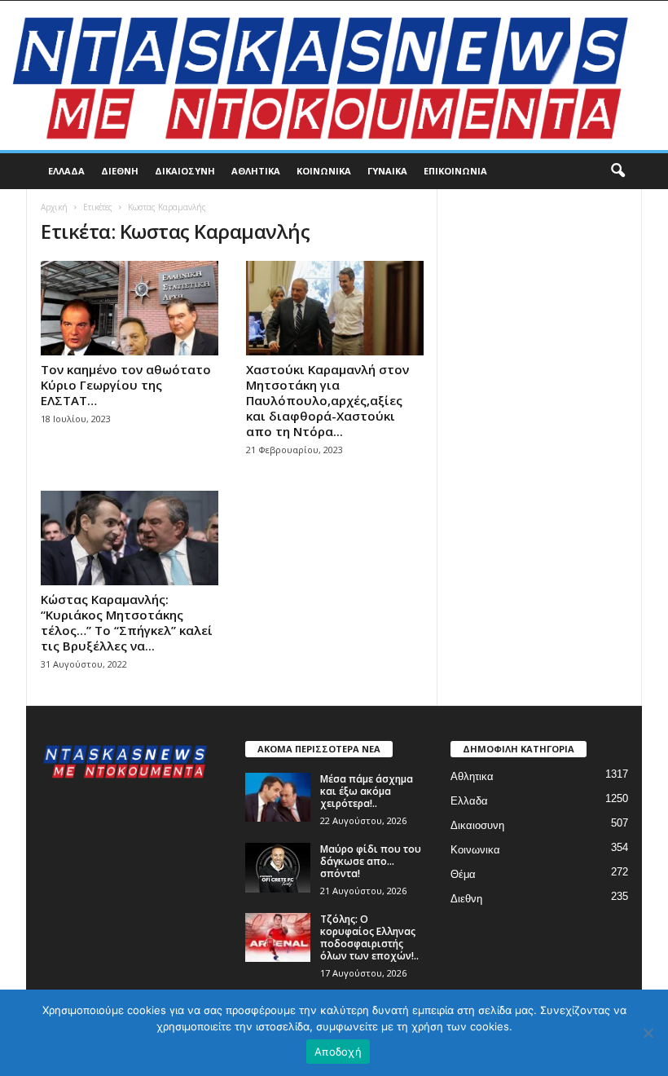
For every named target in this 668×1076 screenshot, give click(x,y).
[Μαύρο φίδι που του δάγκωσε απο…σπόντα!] (277, 868)
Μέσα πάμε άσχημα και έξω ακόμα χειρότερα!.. (366, 791)
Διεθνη (119, 171)
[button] (617, 171)
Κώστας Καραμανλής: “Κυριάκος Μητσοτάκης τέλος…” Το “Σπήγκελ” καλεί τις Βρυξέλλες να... (127, 622)
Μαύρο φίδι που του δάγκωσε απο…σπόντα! (370, 861)
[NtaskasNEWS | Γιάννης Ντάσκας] (334, 75)
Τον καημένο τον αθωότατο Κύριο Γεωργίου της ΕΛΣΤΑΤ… (126, 384)
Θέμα (463, 874)
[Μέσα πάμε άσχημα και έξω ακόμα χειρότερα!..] (277, 797)
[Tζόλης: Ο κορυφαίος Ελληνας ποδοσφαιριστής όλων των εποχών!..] (277, 937)
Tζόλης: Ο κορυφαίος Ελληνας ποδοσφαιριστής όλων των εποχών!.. (369, 937)
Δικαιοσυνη (185, 171)
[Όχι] (647, 1033)
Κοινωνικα (324, 171)
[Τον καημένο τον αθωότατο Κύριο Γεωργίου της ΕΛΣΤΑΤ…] (129, 308)
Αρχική (54, 207)
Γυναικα (387, 171)
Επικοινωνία (455, 171)
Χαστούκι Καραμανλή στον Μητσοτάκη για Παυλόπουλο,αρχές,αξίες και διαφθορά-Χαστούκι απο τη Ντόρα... (327, 400)
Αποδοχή (338, 1051)
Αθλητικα (255, 171)
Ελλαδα (66, 171)
